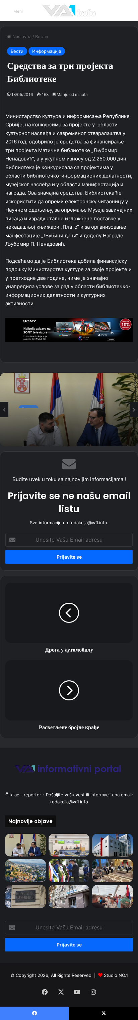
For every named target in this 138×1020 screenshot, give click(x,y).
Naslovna (21, 36)
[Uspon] (69, 329)
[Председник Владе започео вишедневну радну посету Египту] (112, 870)
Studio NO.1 (116, 975)
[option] (69, 409)
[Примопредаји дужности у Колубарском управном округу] (25, 845)
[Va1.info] (69, 10)
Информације (46, 51)
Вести (41, 36)
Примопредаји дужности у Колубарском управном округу (66, 428)
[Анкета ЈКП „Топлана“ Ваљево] (112, 845)
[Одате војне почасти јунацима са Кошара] (69, 870)
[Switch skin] (129, 13)
